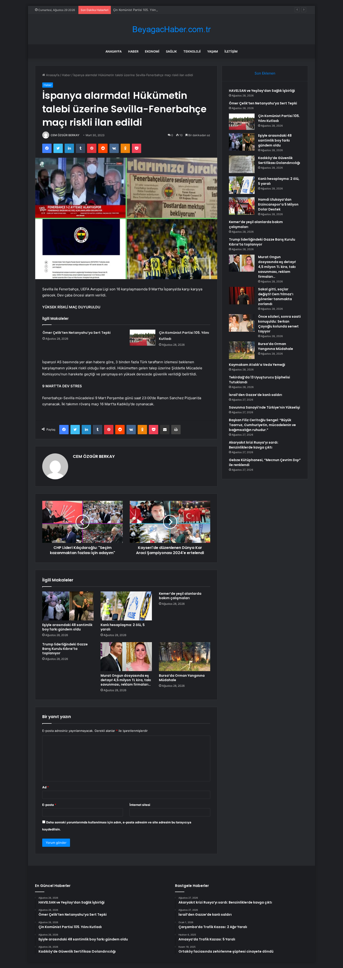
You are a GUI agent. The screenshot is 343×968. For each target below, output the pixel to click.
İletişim (231, 51)
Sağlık (171, 51)
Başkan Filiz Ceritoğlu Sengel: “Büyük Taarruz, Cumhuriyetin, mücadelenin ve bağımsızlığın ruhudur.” (262, 425)
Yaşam (212, 51)
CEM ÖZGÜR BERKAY (65, 135)
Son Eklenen (265, 73)
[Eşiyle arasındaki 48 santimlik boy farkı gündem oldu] (68, 605)
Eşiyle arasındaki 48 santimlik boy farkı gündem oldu (67, 627)
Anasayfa (113, 51)
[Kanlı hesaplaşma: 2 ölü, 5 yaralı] (126, 605)
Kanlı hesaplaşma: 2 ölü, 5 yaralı (123, 627)
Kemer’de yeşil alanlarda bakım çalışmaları (180, 595)
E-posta (49, 805)
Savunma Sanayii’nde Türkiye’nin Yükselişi (264, 407)
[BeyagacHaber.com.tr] (171, 29)
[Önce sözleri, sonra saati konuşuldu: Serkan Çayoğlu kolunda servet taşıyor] (242, 323)
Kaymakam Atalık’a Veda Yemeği (257, 364)
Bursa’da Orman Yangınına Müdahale (182, 677)
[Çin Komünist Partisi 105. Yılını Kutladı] (142, 338)
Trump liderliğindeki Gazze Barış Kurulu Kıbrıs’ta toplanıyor (65, 648)
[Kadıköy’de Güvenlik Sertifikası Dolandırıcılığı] (242, 164)
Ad (45, 787)
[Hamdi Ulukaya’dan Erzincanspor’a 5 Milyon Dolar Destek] (242, 206)
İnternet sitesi (140, 805)
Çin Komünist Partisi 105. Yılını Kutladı (140, 10)
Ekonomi (152, 51)
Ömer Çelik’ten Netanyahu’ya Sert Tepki (76, 332)
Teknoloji (192, 51)
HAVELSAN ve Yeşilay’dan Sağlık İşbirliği (262, 90)
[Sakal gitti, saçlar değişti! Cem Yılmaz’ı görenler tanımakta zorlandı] (242, 295)
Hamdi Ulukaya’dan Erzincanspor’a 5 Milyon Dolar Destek (278, 204)
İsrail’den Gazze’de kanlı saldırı (255, 394)
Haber (133, 51)
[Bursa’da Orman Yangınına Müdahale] (184, 656)
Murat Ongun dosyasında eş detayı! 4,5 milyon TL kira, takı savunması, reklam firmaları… (126, 680)
